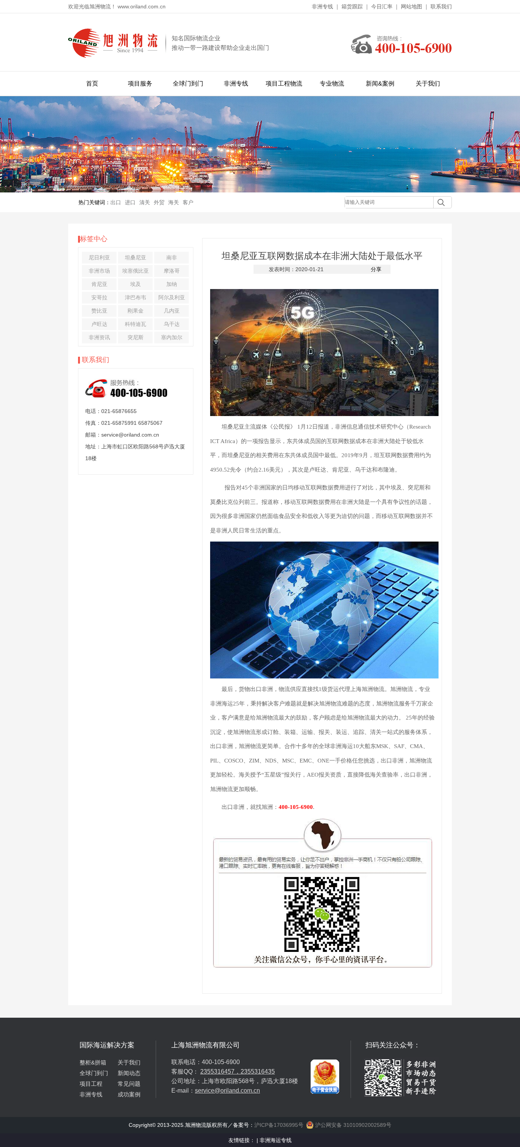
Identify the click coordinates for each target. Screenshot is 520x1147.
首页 (92, 83)
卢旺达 (99, 324)
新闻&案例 (380, 83)
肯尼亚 (99, 284)
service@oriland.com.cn (227, 1090)
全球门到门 (188, 83)
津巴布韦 (135, 297)
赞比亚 (99, 311)
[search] (439, 202)
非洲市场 (99, 271)
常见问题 (129, 1083)
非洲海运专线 (276, 1140)
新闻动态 (129, 1073)
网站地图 (411, 6)
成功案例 (129, 1094)
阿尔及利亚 (171, 297)
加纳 (171, 284)
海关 (173, 202)
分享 (376, 269)
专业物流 (332, 83)
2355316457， (220, 1071)
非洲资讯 (99, 337)
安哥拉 (99, 297)
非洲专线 (322, 6)
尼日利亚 (99, 257)
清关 (144, 202)
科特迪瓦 (135, 324)
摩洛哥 (172, 271)
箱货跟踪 (352, 6)
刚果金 (136, 311)
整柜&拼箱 (93, 1062)
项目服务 (140, 83)
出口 (115, 202)
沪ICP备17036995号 (278, 1125)
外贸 (159, 202)
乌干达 (172, 324)
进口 (130, 202)
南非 (171, 257)
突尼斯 (136, 337)
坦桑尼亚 (135, 257)
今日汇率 (381, 6)
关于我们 (428, 83)
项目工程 (91, 1083)
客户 (188, 202)
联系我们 (441, 6)
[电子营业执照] (325, 1044)
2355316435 (258, 1071)
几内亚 (172, 311)
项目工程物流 (284, 83)
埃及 (135, 284)
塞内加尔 (171, 337)
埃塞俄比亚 (135, 271)
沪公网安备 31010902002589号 (352, 1125)
